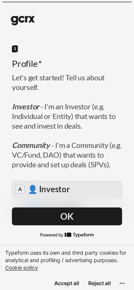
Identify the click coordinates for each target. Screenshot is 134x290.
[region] (67, 267)
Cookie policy (21, 267)
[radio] (67, 190)
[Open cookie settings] (122, 283)
